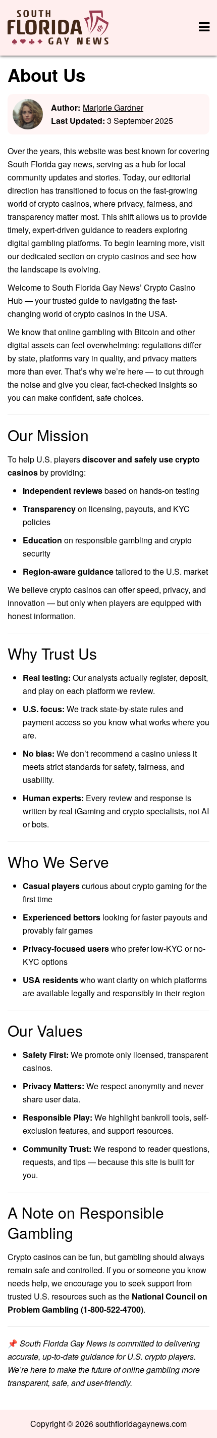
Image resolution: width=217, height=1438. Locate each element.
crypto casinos (123, 256)
